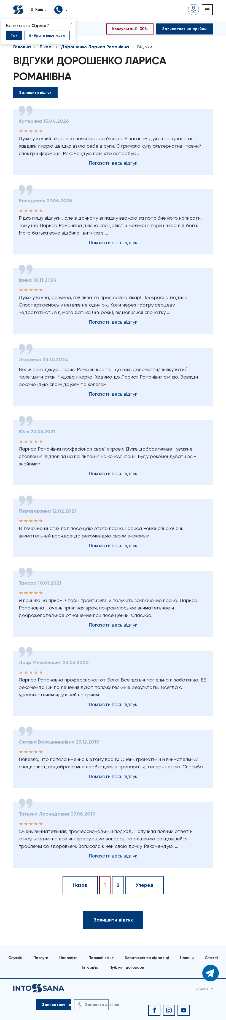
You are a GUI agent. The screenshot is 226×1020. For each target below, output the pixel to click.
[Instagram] (169, 1010)
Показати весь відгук (113, 163)
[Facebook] (154, 1010)
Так (14, 35)
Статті (211, 957)
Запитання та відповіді (147, 957)
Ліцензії (202, 988)
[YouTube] (183, 1010)
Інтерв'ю (90, 967)
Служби (15, 957)
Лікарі (46, 46)
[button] (40, 9)
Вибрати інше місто (47, 35)
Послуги (40, 957)
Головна (22, 46)
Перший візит (101, 957)
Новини (187, 957)
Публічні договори (126, 967)
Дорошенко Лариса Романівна (95, 46)
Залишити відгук (35, 92)
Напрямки (68, 957)
